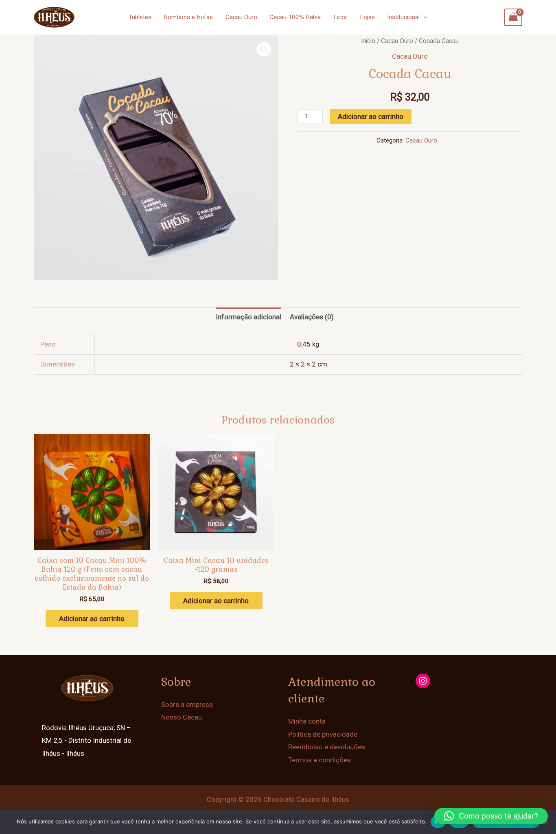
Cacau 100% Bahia (295, 17)
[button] (263, 49)
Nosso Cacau (181, 717)
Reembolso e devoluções (326, 747)
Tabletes (140, 17)
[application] (423, 17)
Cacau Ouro (241, 17)
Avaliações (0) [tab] (312, 317)
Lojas (367, 17)
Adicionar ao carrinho (370, 116)
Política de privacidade (322, 734)
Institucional (403, 17)
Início (368, 41)
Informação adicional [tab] (248, 317)
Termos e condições (319, 760)
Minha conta (307, 721)
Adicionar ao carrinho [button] (92, 619)
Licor (340, 17)
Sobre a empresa (187, 704)
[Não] (546, 822)
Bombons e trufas (188, 17)
